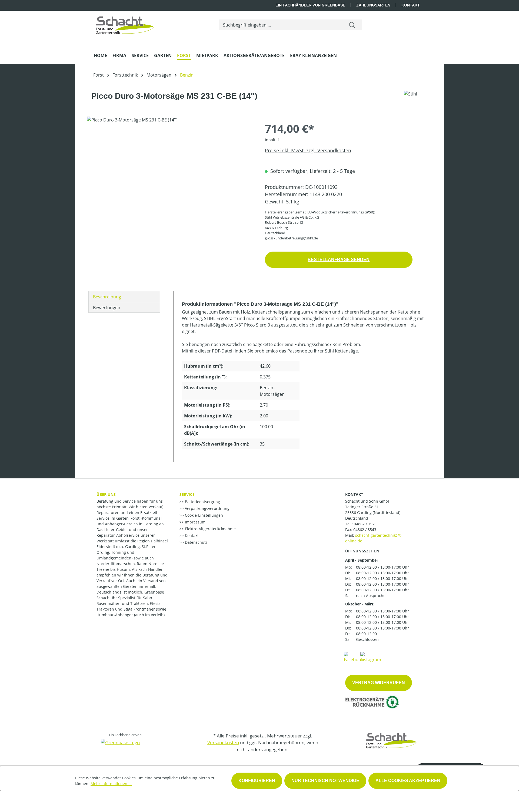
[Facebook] (353, 657)
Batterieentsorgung (202, 501)
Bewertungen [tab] (106, 308)
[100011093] (170, 175)
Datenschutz (196, 542)
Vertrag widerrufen (378, 682)
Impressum (194, 522)
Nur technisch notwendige (325, 780)
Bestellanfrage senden (339, 259)
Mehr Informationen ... (111, 783)
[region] (171, 175)
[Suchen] (352, 24)
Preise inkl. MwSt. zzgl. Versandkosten (308, 150)
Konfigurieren (256, 780)
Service (187, 494)
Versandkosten (223, 742)
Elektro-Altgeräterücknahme (210, 528)
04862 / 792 (364, 523)
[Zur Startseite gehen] (125, 24)
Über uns (106, 494)
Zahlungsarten (373, 5)
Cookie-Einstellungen (203, 515)
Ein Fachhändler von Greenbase (310, 5)
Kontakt (410, 5)
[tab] (124, 296)
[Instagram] (370, 657)
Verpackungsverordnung (206, 508)
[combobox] (281, 24)
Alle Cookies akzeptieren (407, 780)
